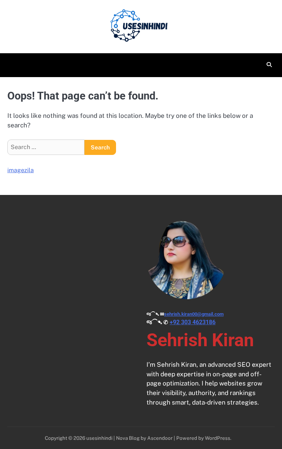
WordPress (217, 438)
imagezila (20, 170)
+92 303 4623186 (193, 322)
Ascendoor (160, 438)
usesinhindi (99, 438)
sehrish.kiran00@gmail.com (194, 314)
